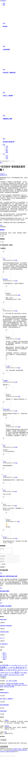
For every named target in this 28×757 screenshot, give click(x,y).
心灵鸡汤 (19, 670)
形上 (7, 149)
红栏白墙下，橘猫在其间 (9, 72)
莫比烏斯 (8, 683)
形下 (7, 147)
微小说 (15, 670)
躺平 (6, 675)
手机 (26, 670)
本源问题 (6, 672)
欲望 (10, 672)
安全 (4, 670)
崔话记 (1, 686)
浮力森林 (21, 683)
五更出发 (6, 686)
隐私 (18, 674)
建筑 (11, 670)
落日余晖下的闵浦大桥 (8, 141)
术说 (7, 146)
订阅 (7, 158)
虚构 (7, 152)
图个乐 (25, 667)
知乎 (20, 672)
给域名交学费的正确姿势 (4, 704)
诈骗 (4, 674)
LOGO (19, 665)
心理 (22, 670)
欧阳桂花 (2, 229)
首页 (4, 3)
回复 (16, 260)
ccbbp (4, 461)
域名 (1, 670)
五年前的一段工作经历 (5, 606)
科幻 (22, 672)
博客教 (14, 667)
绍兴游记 (5, 26)
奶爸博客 (12, 686)
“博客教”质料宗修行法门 (4, 692)
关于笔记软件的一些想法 (4, 631)
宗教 (6, 670)
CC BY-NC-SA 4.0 (17, 748)
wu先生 (5, 475)
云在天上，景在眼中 (8, 95)
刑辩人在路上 (6, 409)
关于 (4, 154)
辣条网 (8, 685)
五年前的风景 (6, 49)
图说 (4, 4)
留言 (7, 157)
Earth (4, 490)
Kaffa (12, 685)
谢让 (6, 732)
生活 (1, 225)
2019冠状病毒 (4, 665)
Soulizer (6, 720)
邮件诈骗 (11, 674)
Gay (9, 665)
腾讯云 (25, 672)
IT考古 (15, 665)
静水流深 (5, 279)
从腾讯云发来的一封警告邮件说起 (6, 625)
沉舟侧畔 (5, 380)
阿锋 (4, 445)
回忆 (21, 667)
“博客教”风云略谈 (3, 619)
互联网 (3, 668)
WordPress (23, 665)
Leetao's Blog (3, 685)
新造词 (2, 672)
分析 (7, 667)
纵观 (4, 144)
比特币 (13, 672)
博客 (11, 667)
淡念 (4, 258)
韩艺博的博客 (14, 683)
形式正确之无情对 (4, 591)
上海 (26, 665)
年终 (9, 670)
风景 (22, 675)
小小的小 (8, 366)
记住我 (3, 564)
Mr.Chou (5, 537)
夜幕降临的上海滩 (7, 118)
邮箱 (15, 674)
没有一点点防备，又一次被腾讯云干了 (6, 698)
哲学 (17, 668)
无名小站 (24, 685)
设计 (1, 675)
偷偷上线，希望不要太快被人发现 (8, 576)
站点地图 (14, 680)
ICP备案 (12, 665)
